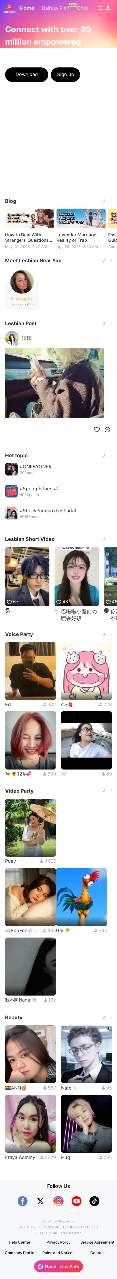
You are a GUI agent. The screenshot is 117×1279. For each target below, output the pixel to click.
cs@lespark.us (63, 1221)
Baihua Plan (55, 8)
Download (27, 74)
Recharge (97, 74)
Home (27, 8)
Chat (83, 8)
